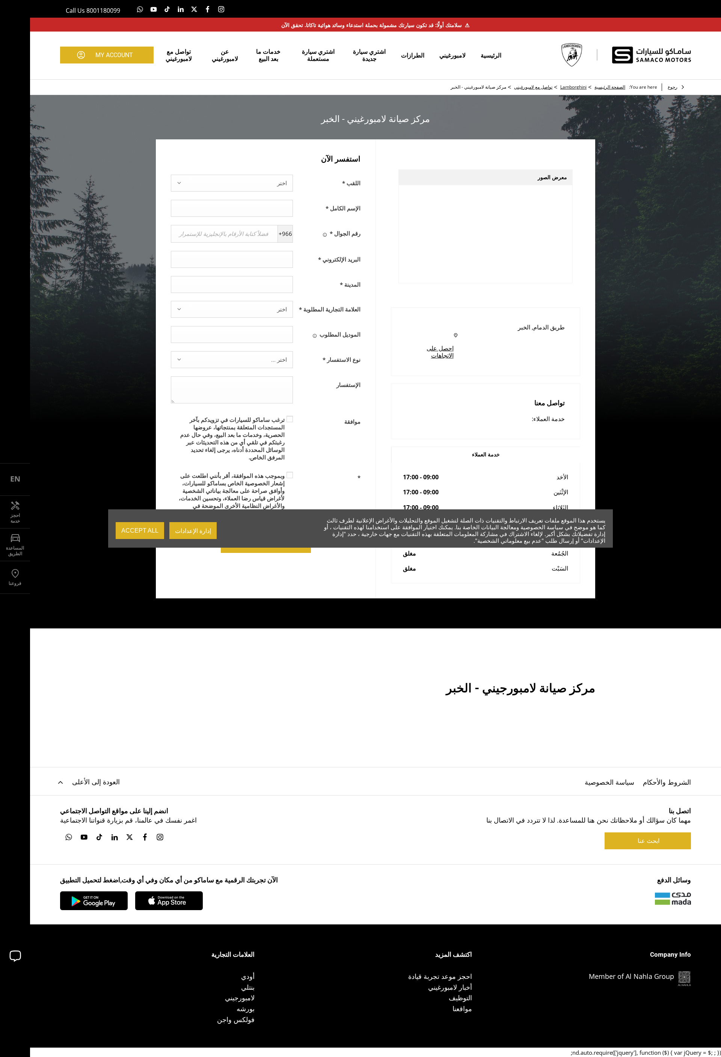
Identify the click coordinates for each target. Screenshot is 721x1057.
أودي (248, 976)
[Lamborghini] (571, 54)
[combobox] (232, 183)
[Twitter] (194, 9)
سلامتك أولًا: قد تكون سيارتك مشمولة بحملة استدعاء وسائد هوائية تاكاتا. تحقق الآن (375, 25)
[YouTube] (153, 9)
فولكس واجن (236, 1019)
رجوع (672, 87)
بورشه (246, 1008)
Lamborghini (573, 87)
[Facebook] (207, 9)
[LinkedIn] (180, 9)
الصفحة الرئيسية (609, 87)
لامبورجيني (240, 997)
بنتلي (248, 987)
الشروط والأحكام (667, 782)
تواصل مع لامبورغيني (533, 87)
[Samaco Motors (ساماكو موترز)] (651, 55)
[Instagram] (221, 9)
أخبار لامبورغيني (450, 987)
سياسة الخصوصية (609, 782)
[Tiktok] (167, 9)
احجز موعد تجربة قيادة (440, 976)
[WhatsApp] (140, 9)
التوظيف (460, 997)
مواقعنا (462, 1008)
